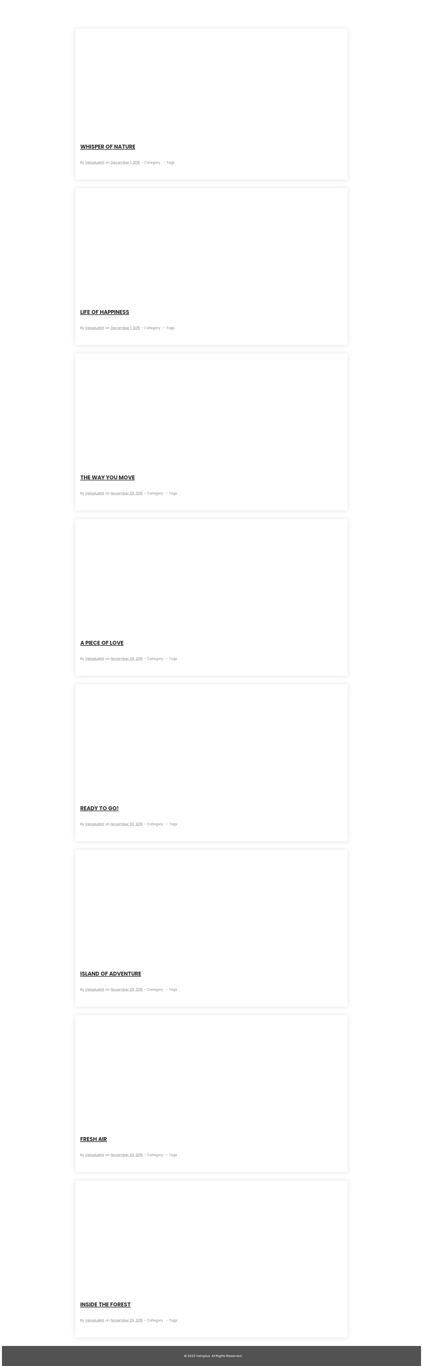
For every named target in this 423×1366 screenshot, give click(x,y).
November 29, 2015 (127, 493)
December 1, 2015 (125, 162)
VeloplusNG (94, 162)
